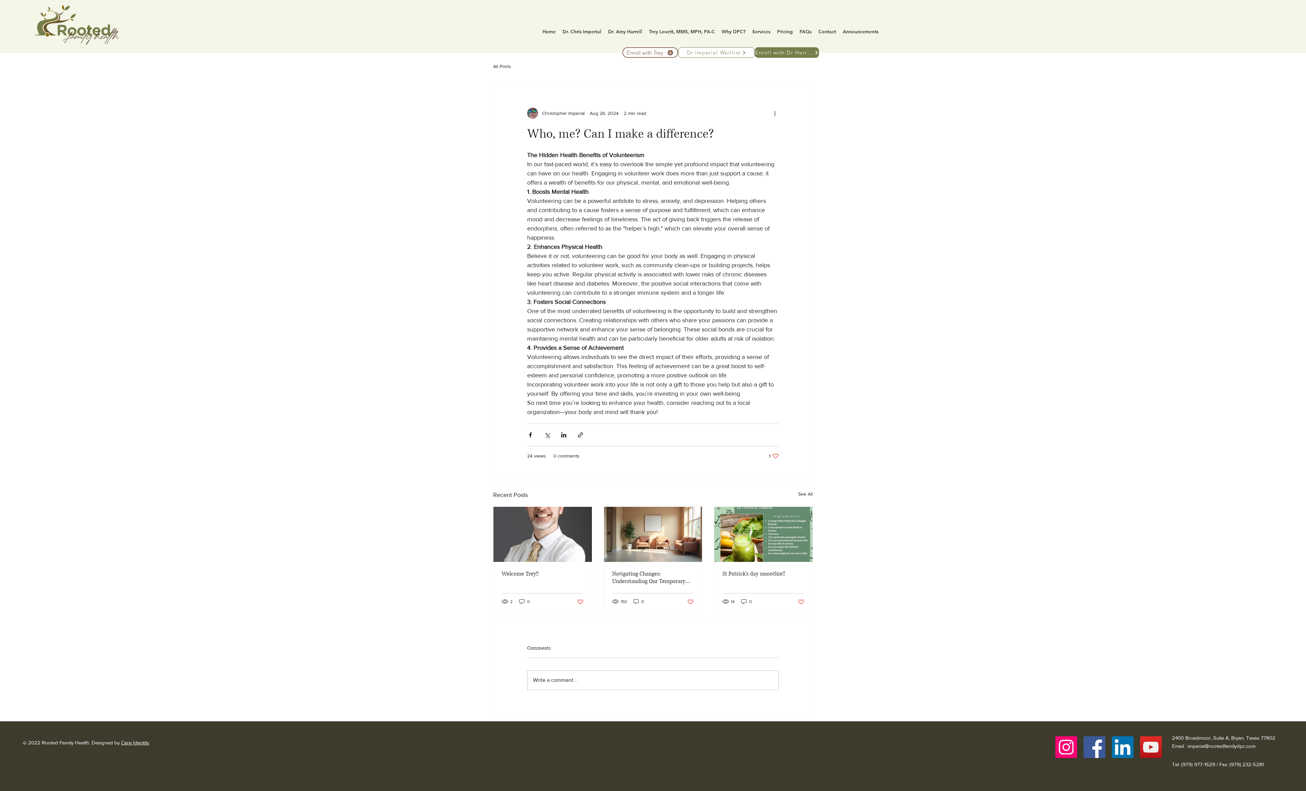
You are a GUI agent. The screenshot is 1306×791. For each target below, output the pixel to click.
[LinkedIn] (1123, 747)
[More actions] (775, 113)
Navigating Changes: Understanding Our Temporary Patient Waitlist (648, 577)
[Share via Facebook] (530, 435)
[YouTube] (1151, 747)
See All (805, 494)
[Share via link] (580, 435)
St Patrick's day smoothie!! (753, 574)
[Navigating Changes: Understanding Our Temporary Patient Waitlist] (653, 534)
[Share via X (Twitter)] (547, 435)
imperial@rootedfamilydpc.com (1222, 746)
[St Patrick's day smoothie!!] (763, 534)
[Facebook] (1094, 747)
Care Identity (135, 742)
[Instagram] (1066, 747)
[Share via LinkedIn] (563, 435)
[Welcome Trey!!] (542, 534)
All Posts (502, 66)
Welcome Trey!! (520, 574)
